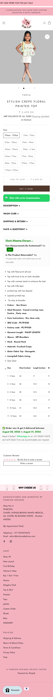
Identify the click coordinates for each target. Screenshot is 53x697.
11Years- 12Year (11, 170)
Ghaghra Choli (9, 585)
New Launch (8, 561)
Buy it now (26, 189)
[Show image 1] (23, 88)
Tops (5, 599)
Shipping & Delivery (12, 638)
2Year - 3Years (11, 142)
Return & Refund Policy (13, 643)
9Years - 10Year (11, 135)
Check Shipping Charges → (19, 240)
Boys (5, 618)
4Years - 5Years (11, 149)
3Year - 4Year (28, 142)
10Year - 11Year (28, 163)
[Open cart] (49, 23)
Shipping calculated (40, 116)
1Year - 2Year (29, 135)
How (10, 249)
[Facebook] (4, 541)
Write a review (26, 463)
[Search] (44, 23)
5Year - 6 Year (29, 149)
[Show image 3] (29, 88)
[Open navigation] (3, 23)
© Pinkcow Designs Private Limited (26, 669)
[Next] (34, 88)
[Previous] (18, 88)
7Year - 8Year (27, 156)
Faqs (5, 657)
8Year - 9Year (10, 163)
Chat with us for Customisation (25, 198)
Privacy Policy (9, 652)
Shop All (7, 556)
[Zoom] (47, 36)
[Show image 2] (26, 88)
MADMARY (8, 622)
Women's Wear (10, 570)
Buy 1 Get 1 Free (10, 575)
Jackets (6, 603)
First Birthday (9, 566)
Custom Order (9, 608)
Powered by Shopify (26, 673)
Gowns (6, 580)
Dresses (6, 594)
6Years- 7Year (10, 156)
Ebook (6, 613)
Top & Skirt (8, 589)
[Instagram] (11, 541)
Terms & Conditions (11, 647)
